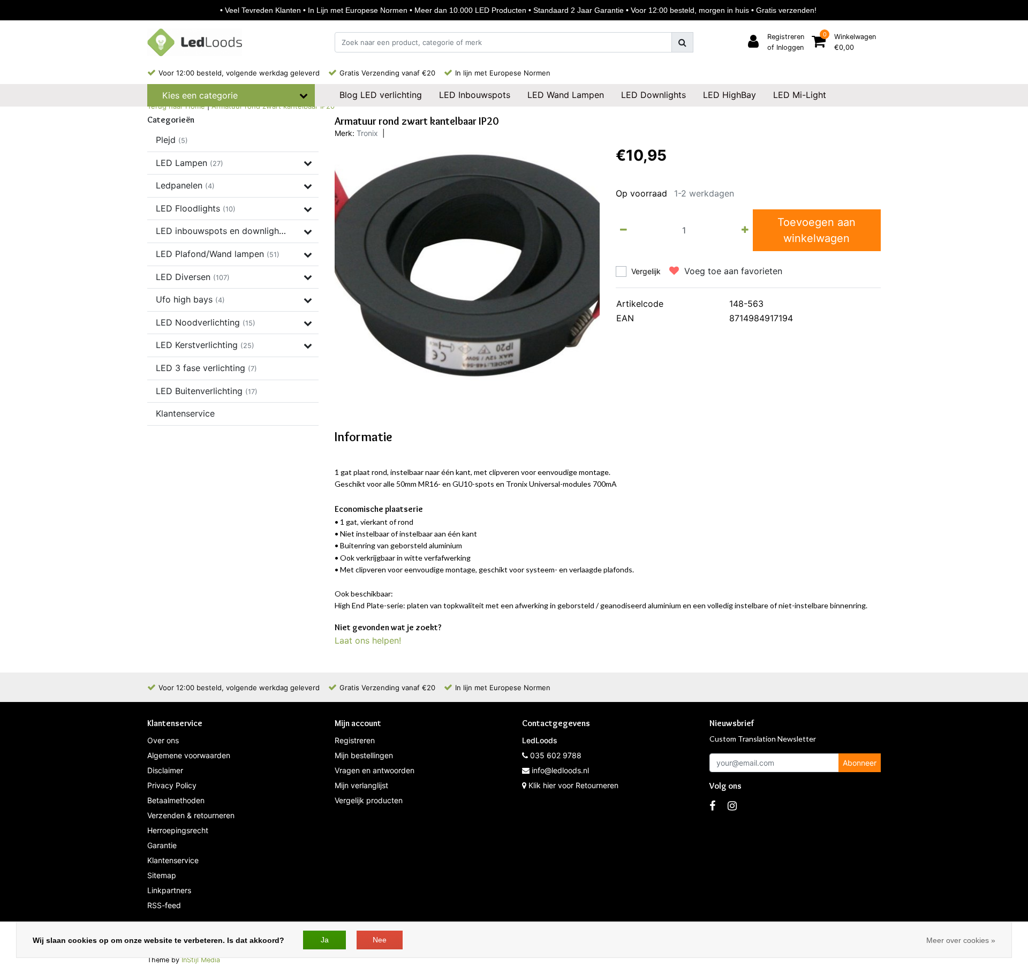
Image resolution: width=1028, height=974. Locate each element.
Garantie (162, 845)
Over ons (163, 740)
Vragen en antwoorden (374, 770)
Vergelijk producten (369, 800)
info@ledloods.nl (560, 770)
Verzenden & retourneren (191, 815)
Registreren (355, 740)
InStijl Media (201, 960)
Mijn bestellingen (364, 755)
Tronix (367, 133)
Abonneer (859, 762)
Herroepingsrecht (177, 830)
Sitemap (161, 875)
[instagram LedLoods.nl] (732, 805)
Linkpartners (169, 890)
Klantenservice (173, 860)
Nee (380, 939)
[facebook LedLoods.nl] (712, 805)
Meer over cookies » (960, 940)
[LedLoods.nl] (194, 42)
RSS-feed (164, 905)
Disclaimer (165, 770)
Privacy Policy (171, 785)
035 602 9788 (554, 755)
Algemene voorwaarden (188, 755)
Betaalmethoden (176, 800)
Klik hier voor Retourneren (573, 785)
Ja (325, 939)
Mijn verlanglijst (361, 785)
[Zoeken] (682, 42)
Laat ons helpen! (368, 640)
